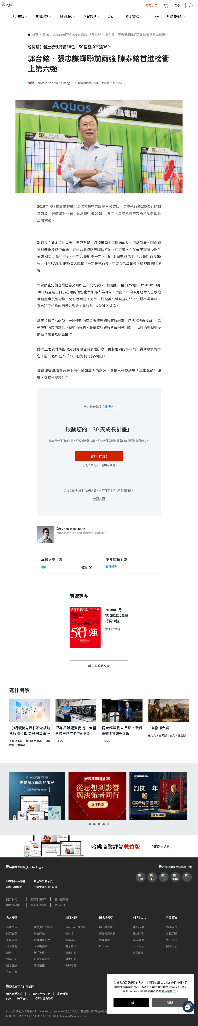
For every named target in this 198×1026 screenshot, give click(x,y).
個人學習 (11, 946)
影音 (9, 952)
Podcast (104, 946)
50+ (8, 998)
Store (155, 16)
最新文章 (11, 927)
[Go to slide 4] (103, 824)
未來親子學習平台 (39, 994)
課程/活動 (138, 927)
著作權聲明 (61, 899)
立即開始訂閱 (160, 846)
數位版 (69, 933)
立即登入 (108, 406)
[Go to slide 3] (99, 824)
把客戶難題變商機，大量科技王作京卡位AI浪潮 (75, 730)
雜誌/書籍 (138, 940)
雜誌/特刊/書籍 (43, 927)
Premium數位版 (75, 927)
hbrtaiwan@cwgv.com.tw (72, 1016)
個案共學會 (106, 927)
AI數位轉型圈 (14, 887)
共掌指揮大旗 (158, 727)
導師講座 (39, 965)
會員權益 (171, 940)
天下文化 (22, 998)
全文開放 (39, 933)
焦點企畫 (11, 972)
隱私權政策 (13, 905)
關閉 (170, 1002)
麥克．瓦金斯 (178, 735)
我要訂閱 (151, 5)
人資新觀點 (40, 946)
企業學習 (104, 940)
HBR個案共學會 (16, 881)
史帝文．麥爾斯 (157, 735)
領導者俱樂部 (107, 933)
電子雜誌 (70, 946)
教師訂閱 (70, 965)
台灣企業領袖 (42, 959)
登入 (178, 5)
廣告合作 (60, 905)
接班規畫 (111, 566)
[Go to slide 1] (90, 824)
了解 (131, 1002)
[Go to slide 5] (108, 824)
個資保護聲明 (38, 899)
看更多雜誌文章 (99, 665)
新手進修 (39, 952)
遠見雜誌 (62, 994)
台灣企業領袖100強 (45, 887)
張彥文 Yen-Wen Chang (54, 82)
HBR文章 (138, 946)
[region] (99, 796)
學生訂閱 (70, 959)
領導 (31, 82)
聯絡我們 (171, 927)
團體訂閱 (70, 952)
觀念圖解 (11, 965)
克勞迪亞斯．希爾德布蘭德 (25, 741)
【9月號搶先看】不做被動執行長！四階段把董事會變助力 (29, 730)
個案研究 (11, 959)
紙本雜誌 (70, 940)
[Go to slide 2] (94, 824)
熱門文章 (11, 933)
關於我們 (11, 899)
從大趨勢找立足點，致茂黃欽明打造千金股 (122, 730)
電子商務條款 (38, 905)
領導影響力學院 (43, 998)
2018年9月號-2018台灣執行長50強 (98, 82)
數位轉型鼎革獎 (43, 881)
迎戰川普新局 (42, 940)
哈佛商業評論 (14, 994)
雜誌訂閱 (138, 933)
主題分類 (11, 940)
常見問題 (171, 933)
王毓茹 (59, 741)
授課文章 (171, 946)
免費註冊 (99, 498)
